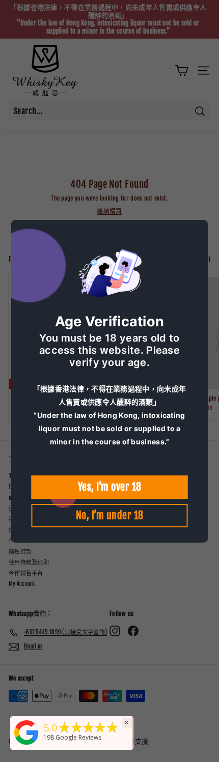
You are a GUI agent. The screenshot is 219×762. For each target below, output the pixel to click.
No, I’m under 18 (110, 515)
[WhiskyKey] (26, 745)
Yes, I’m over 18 (110, 487)
